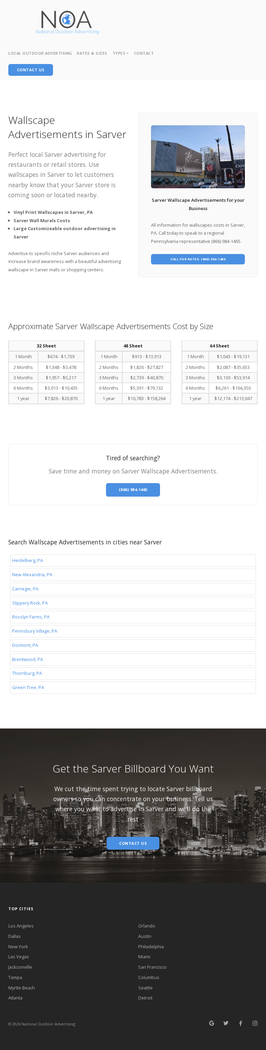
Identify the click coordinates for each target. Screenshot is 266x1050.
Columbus (148, 977)
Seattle (145, 988)
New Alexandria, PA (32, 574)
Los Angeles (21, 926)
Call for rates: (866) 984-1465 (197, 259)
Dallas (14, 936)
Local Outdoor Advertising (40, 53)
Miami (144, 956)
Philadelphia (151, 946)
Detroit (145, 998)
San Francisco (152, 967)
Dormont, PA (25, 645)
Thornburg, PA (27, 673)
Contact (144, 53)
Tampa (15, 977)
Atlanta (15, 998)
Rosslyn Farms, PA (31, 617)
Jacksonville (20, 967)
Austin (144, 936)
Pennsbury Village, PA (34, 631)
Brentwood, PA (27, 659)
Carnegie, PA (25, 589)
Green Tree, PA (28, 687)
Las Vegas (18, 956)
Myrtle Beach (21, 988)
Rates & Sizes (92, 53)
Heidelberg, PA (27, 560)
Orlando (146, 926)
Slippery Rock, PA (30, 603)
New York (18, 946)
